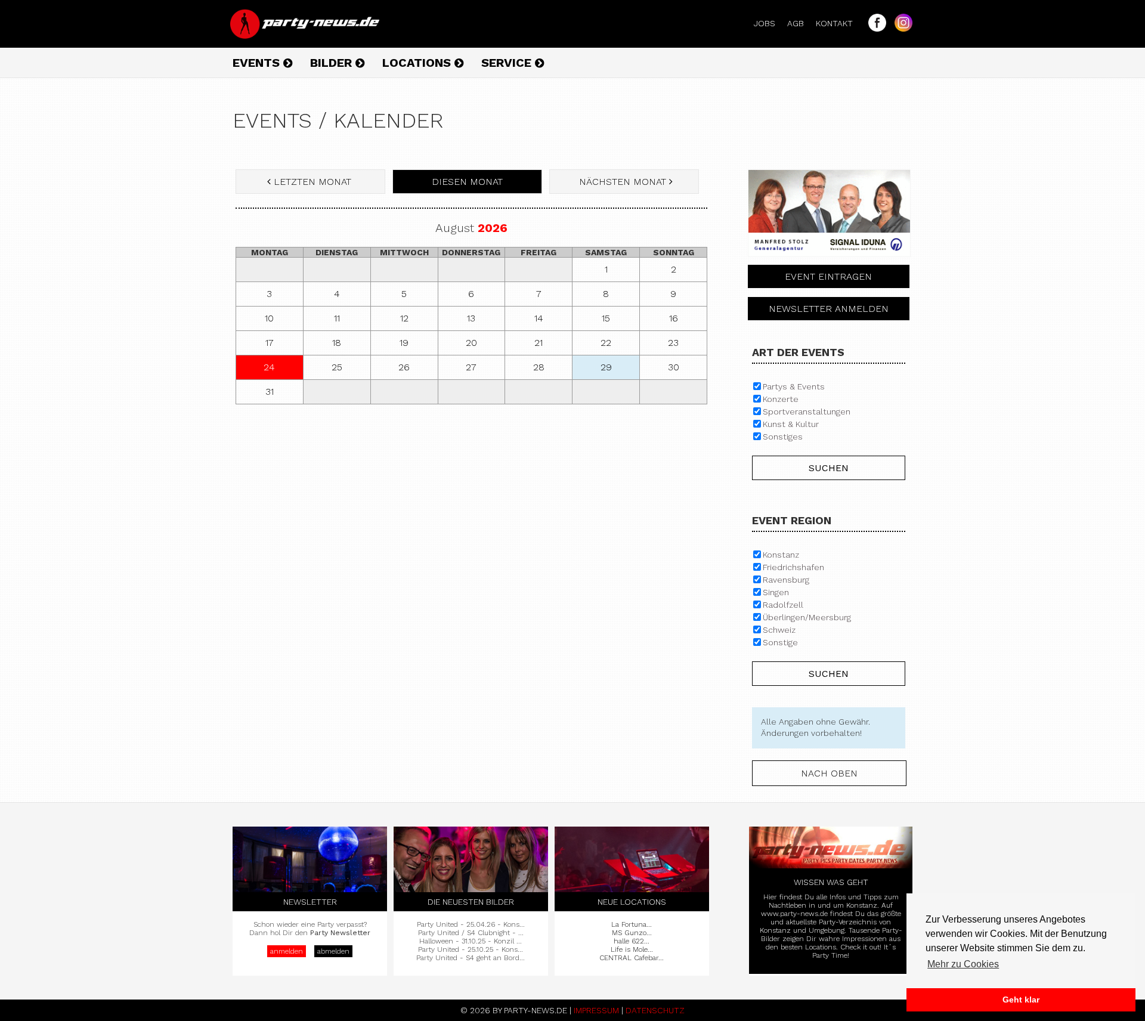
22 (606, 342)
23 (673, 342)
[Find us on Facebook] (874, 28)
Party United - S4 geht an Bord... (470, 958)
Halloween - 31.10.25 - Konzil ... (470, 941)
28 (538, 367)
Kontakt (839, 23)
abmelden (333, 951)
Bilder (332, 62)
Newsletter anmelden (829, 308)
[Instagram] (900, 28)
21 (538, 342)
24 (269, 367)
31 (269, 391)
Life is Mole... (632, 949)
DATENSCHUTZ (655, 1010)
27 (471, 367)
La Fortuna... (631, 924)
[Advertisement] (471, 499)
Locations (418, 62)
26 (404, 367)
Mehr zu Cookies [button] (963, 964)
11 (337, 318)
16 (673, 318)
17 (269, 342)
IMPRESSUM (596, 1010)
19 (404, 342)
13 (471, 318)
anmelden (286, 951)
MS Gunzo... (632, 933)
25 (337, 367)
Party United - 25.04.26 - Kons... (471, 924)
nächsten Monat (622, 181)
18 (336, 342)
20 (471, 342)
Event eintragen (828, 276)
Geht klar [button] (1020, 999)
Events (258, 62)
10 (269, 318)
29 (606, 367)
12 (404, 318)
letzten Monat (312, 181)
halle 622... (631, 941)
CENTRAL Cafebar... (631, 958)
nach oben (829, 773)
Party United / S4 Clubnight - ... (471, 933)
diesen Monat (467, 181)
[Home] (306, 36)
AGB (800, 23)
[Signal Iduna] (829, 260)
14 (538, 318)
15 (606, 318)
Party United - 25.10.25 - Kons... (470, 949)
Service (508, 62)
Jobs (769, 23)
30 (673, 367)
